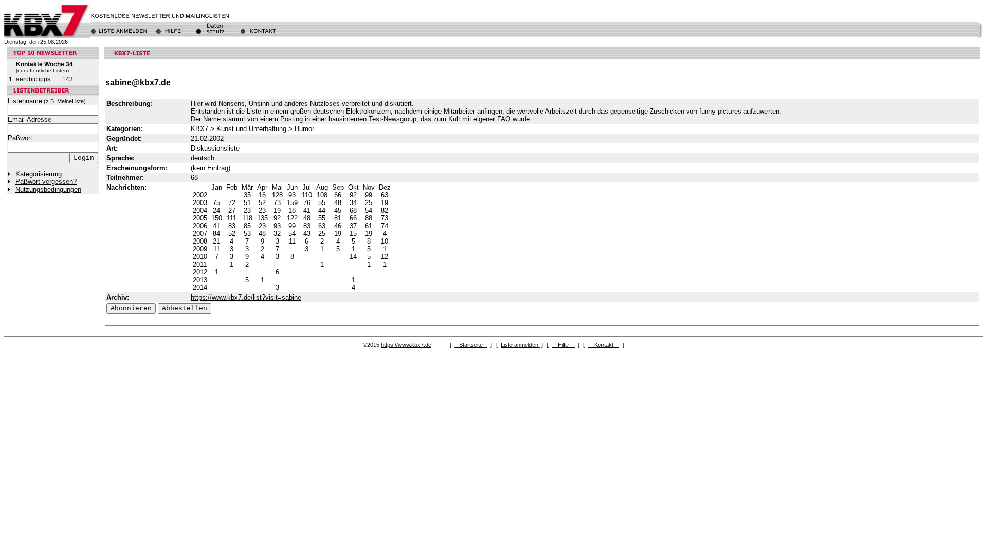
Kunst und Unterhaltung (251, 129)
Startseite (470, 345)
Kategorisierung (38, 174)
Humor (304, 129)
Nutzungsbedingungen (48, 189)
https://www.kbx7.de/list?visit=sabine (246, 297)
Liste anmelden (520, 345)
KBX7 (199, 129)
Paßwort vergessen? (46, 182)
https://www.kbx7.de (406, 345)
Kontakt (603, 345)
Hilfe (563, 345)
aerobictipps (33, 79)
